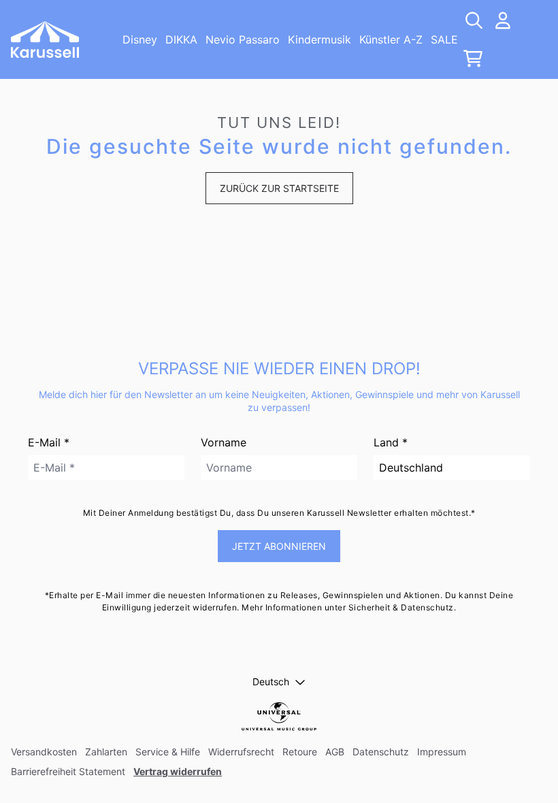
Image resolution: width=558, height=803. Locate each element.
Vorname (223, 442)
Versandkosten (44, 751)
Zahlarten (106, 751)
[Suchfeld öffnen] (472, 20)
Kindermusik (319, 39)
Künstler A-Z (391, 39)
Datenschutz (380, 751)
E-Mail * (48, 442)
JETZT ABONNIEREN (279, 546)
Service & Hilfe (167, 751)
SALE (444, 39)
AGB (334, 751)
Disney (139, 39)
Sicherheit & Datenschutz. (402, 607)
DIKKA (181, 39)
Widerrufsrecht (241, 751)
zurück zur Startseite (279, 188)
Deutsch (270, 681)
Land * (391, 442)
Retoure (299, 751)
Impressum (441, 751)
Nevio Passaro (243, 39)
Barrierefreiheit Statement (68, 771)
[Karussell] (45, 39)
